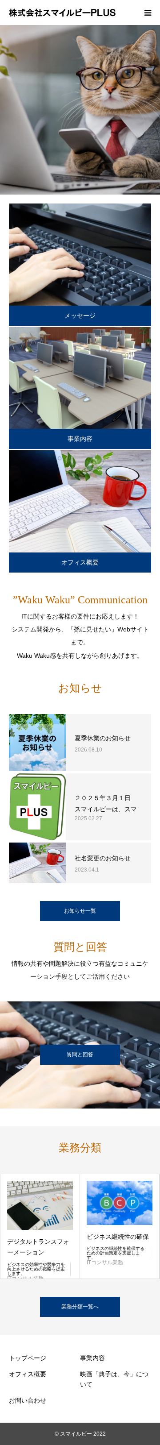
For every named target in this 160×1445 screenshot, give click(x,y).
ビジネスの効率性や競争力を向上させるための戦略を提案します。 (36, 1269)
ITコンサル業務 (105, 1262)
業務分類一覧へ (80, 1307)
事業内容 (80, 438)
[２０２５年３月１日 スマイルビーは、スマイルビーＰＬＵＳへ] (37, 806)
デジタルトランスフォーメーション (38, 1247)
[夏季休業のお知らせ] (37, 742)
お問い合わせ (27, 1400)
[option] (80, 110)
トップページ (27, 1358)
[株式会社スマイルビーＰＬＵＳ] (62, 12)
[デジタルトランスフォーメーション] (40, 1205)
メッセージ (80, 315)
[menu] (147, 12)
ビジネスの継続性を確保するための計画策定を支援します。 (115, 1253)
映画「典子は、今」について (114, 1379)
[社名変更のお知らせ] (37, 863)
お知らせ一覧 (80, 911)
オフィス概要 (80, 562)
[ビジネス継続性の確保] (119, 1203)
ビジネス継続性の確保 (118, 1236)
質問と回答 (80, 1054)
